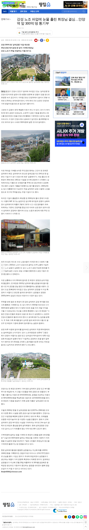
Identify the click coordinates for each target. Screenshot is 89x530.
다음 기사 (86, 267)
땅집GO (44, 4)
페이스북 (41, 40)
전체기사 (5, 19)
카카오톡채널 (65, 517)
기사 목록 (85, 522)
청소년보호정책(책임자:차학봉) (24, 516)
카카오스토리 (47, 40)
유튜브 (73, 517)
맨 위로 (85, 526)
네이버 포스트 (77, 517)
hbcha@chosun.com (29, 527)
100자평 (36, 40)
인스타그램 (85, 517)
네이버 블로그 (81, 517)
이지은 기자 (20, 28)
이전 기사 (2, 267)
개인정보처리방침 (7, 516)
